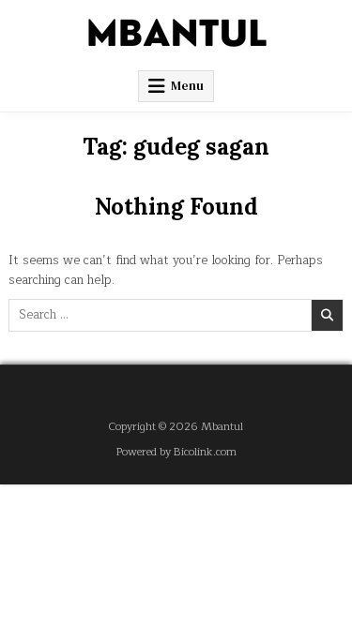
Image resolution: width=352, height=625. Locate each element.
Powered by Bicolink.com (176, 452)
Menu (187, 86)
